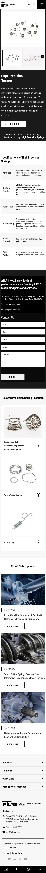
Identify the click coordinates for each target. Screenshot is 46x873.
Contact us (7, 810)
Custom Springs (32, 134)
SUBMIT (13, 377)
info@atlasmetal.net (12, 309)
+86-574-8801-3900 (14, 827)
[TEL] (17, 869)
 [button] (42, 57)
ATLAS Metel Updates (23, 566)
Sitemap (5, 853)
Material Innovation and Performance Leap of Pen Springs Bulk (22, 735)
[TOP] (40, 869)
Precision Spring (12, 137)
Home (9, 134)
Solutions (7, 770)
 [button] (4, 57)
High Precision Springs (33, 137)
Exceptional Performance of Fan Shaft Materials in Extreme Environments (23, 617)
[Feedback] (29, 869)
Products (18, 134)
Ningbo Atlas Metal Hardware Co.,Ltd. (26, 843)
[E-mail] (6, 869)
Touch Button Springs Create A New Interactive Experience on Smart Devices (24, 676)
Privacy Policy (17, 853)
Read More (13, 626)
